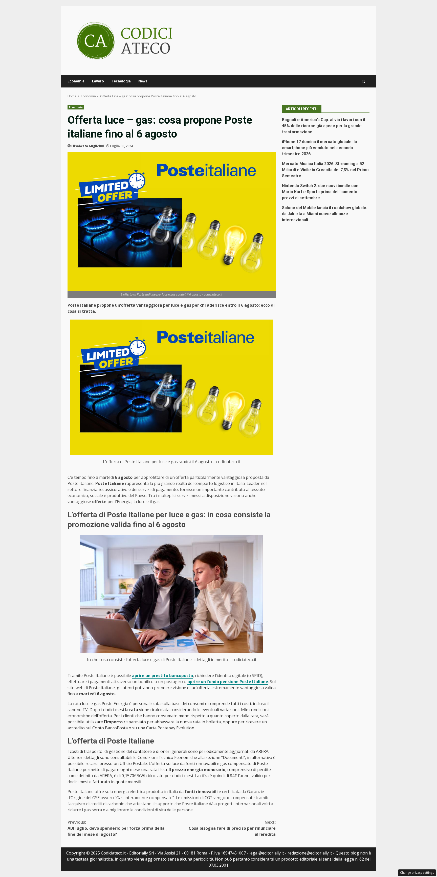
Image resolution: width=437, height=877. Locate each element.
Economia (76, 81)
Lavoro (98, 81)
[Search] (363, 81)
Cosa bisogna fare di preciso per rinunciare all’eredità (232, 828)
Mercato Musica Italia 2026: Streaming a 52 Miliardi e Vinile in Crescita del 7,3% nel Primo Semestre (325, 169)
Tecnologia (121, 81)
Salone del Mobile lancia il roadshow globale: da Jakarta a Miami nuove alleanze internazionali (324, 213)
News (142, 81)
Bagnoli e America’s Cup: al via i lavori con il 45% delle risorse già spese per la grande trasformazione (323, 125)
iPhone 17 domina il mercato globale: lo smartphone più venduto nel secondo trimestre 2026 (319, 147)
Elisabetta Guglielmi (87, 146)
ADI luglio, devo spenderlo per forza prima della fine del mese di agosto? (116, 828)
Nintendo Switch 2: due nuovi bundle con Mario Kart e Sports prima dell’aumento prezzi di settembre (320, 191)
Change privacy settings (417, 872)
